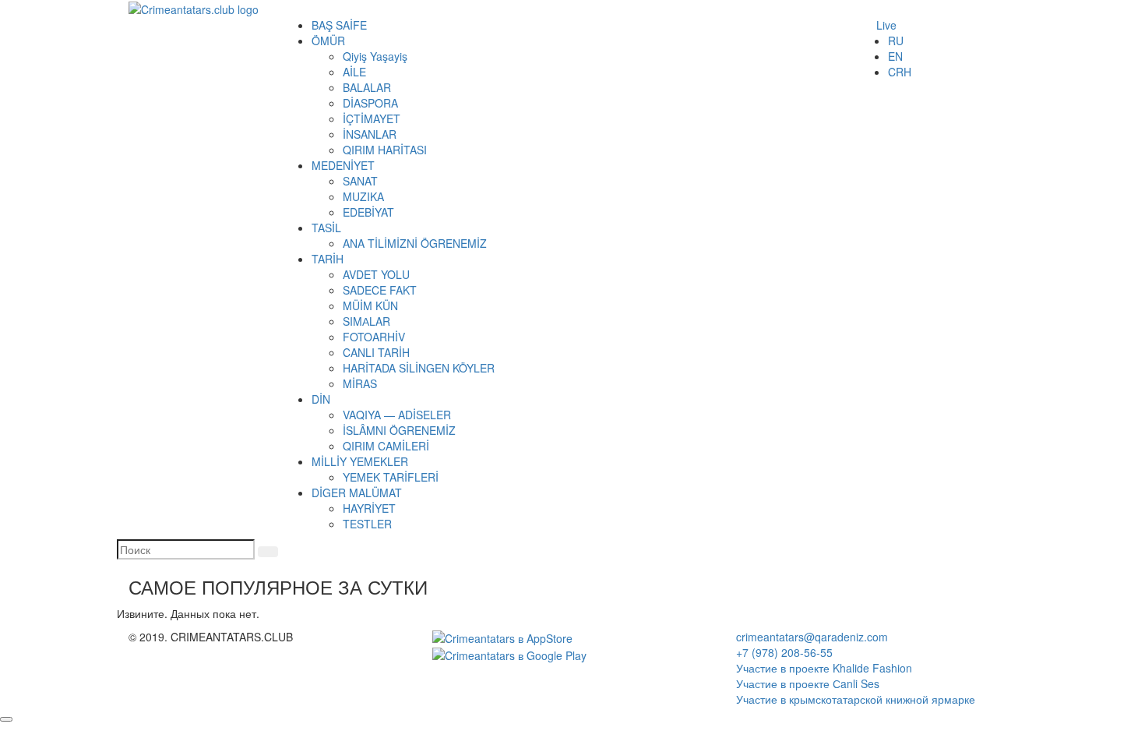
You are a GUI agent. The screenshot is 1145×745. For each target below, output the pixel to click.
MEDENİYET (343, 165)
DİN (321, 399)
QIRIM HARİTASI (385, 149)
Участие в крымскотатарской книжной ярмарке (855, 699)
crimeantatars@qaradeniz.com (812, 636)
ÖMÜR (328, 40)
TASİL (326, 227)
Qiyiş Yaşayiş (375, 56)
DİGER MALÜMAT (357, 492)
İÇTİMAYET (371, 118)
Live (886, 25)
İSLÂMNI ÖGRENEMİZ (399, 430)
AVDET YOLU (376, 274)
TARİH (328, 259)
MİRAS (360, 383)
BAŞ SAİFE (339, 25)
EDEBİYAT (368, 212)
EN (895, 56)
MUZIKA (363, 196)
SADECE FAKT (380, 290)
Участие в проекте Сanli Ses (807, 683)
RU (896, 40)
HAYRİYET (369, 508)
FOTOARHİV (374, 336)
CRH (899, 71)
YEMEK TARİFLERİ (391, 477)
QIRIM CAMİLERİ (386, 446)
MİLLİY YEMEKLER (360, 461)
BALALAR (367, 87)
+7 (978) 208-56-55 (784, 652)
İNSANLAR (369, 134)
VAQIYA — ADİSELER (397, 414)
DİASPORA (370, 103)
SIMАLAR (366, 321)
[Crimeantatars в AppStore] (502, 636)
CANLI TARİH (376, 352)
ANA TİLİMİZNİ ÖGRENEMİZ (415, 243)
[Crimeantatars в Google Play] (509, 654)
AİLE (354, 71)
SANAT (360, 181)
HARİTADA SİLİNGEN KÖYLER (419, 368)
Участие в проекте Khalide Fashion (824, 668)
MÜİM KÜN (370, 305)
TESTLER (367, 523)
